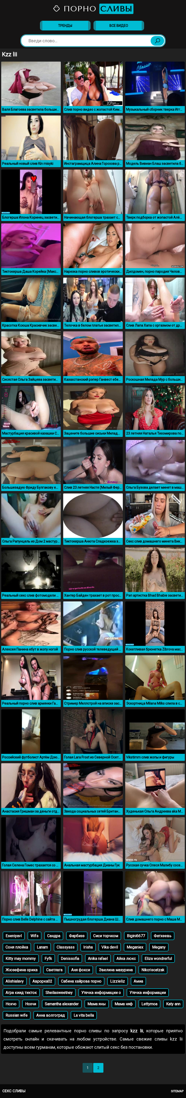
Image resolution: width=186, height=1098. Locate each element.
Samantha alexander (62, 1004)
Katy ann (173, 1004)
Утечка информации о (101, 992)
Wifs (35, 936)
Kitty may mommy (21, 958)
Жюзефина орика (22, 970)
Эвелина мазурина (116, 970)
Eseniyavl (14, 936)
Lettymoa (149, 1004)
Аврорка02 (42, 981)
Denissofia (70, 958)
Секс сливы (13, 1091)
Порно (96, 8)
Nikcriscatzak (152, 970)
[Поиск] (157, 41)
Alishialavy (15, 981)
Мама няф (124, 1004)
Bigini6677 (136, 936)
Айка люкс (126, 958)
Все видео (118, 26)
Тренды (65, 26)
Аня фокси (80, 970)
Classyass (66, 947)
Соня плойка (17, 947)
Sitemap (177, 1091)
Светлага (54, 970)
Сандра (53, 936)
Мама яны (96, 1004)
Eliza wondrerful (158, 958)
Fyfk (48, 958)
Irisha (88, 947)
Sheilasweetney (59, 992)
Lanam (42, 947)
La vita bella (84, 1015)
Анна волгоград (50, 1015)
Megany (159, 947)
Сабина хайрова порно (81, 981)
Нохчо (11, 1004)
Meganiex (135, 947)
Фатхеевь (162, 936)
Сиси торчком (105, 936)
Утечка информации (148, 992)
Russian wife (17, 1015)
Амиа (138, 981)
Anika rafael (98, 958)
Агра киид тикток (21, 992)
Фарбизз (77, 936)
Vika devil (109, 947)
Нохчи (30, 1004)
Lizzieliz (117, 981)
